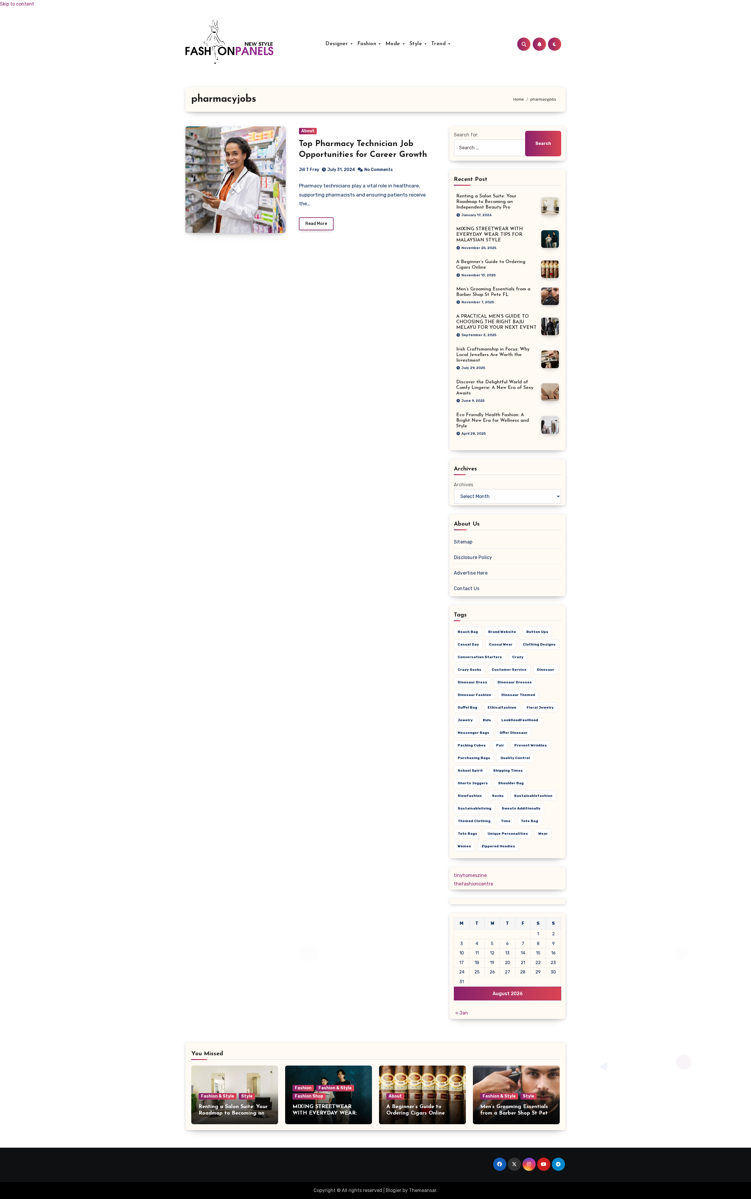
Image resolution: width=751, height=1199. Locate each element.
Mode (393, 44)
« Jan (461, 1013)
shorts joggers (473, 783)
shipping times (508, 770)
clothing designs (539, 644)
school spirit (470, 770)
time (505, 821)
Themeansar (422, 1190)
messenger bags (473, 733)
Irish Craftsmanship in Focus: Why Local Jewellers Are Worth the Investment (493, 355)
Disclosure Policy (473, 557)
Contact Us (466, 588)
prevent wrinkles (530, 745)
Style (417, 44)
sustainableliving (474, 808)
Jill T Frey (309, 169)
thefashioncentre (473, 884)
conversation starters (480, 657)
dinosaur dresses (515, 682)
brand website (502, 632)
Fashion (367, 44)
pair (500, 745)
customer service (509, 670)
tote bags (467, 833)
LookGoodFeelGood (519, 720)
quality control (515, 758)
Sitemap (463, 542)
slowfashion (470, 796)
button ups (537, 632)
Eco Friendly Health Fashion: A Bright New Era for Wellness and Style (492, 421)
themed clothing (474, 821)
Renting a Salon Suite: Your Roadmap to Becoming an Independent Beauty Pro (486, 202)
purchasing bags (474, 758)
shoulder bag (511, 783)
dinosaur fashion (474, 695)
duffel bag (467, 707)
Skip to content (17, 4)
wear (543, 833)
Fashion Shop (309, 1096)
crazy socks (469, 670)
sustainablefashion (533, 796)
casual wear (500, 644)
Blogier (393, 1190)
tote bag (529, 821)
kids (487, 720)
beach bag (468, 632)
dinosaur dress (472, 682)
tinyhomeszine (470, 875)
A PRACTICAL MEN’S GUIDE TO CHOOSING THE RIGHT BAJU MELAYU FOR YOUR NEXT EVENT (496, 322)
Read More (316, 223)
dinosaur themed (518, 695)
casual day (468, 644)
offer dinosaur (513, 733)
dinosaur (545, 670)
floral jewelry (540, 707)
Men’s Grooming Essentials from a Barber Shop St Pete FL (515, 1113)
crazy (517, 657)
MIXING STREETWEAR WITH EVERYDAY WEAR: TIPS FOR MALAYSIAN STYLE (489, 235)
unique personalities (508, 833)
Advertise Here (471, 573)
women (464, 846)
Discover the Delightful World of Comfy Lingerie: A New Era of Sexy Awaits (494, 388)
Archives (463, 484)
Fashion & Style (217, 1096)
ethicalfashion (502, 707)
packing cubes (472, 745)
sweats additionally (521, 808)
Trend (439, 44)
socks (498, 796)
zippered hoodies (498, 846)
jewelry (465, 720)
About (307, 130)
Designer (337, 44)
